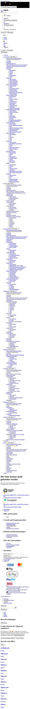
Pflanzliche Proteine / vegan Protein (17, 267)
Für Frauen (9, 338)
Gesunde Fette (9, 328)
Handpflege (12, 389)
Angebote (5, 55)
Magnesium (12, 304)
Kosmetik (5, 368)
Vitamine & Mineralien (11, 301)
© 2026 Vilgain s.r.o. (5, 596)
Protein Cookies (13, 276)
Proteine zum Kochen (14, 129)
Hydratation (9, 471)
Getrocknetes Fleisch (14, 277)
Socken (11, 360)
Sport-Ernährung (7, 228)
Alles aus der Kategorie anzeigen (14, 58)
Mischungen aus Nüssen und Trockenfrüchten (16, 93)
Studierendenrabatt (10, 524)
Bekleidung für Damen (11, 356)
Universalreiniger (13, 412)
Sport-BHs (11, 357)
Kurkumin (11, 337)
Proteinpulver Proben (11, 215)
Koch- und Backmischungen (15, 125)
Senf (10, 167)
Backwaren (12, 160)
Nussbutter (8, 78)
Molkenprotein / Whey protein (16, 265)
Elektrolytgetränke (13, 246)
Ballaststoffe (12, 345)
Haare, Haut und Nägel (11, 454)
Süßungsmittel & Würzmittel (13, 109)
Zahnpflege (9, 400)
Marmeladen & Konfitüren (15, 120)
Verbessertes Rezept (11, 63)
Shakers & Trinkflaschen (12, 423)
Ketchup (11, 166)
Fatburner (8, 282)
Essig (10, 139)
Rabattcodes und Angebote (12, 528)
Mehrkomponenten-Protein (12, 211)
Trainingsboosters (10, 252)
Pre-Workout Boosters (14, 255)
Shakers (11, 426)
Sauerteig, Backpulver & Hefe (16, 127)
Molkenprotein (9, 195)
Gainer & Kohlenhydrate (12, 278)
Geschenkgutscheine (11, 525)
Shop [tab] (4, 613)
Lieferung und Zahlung (11, 534)
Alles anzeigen (12, 70)
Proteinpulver (9, 263)
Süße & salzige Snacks (11, 95)
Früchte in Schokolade (14, 108)
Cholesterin (9, 465)
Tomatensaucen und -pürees (15, 171)
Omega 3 (11, 330)
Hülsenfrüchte (12, 156)
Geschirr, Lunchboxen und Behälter (14, 430)
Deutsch (6, 47)
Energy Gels (12, 281)
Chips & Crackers (13, 99)
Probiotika (11, 343)
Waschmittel (9, 407)
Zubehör (5, 417)
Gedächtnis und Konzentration (13, 464)
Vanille (11, 220)
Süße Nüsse (12, 104)
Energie (8, 469)
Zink (10, 311)
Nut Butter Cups (13, 101)
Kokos (10, 227)
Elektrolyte (8, 240)
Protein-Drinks (12, 244)
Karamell (11, 221)
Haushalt (5, 402)
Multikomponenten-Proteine (15, 269)
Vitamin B (11, 307)
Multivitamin (12, 305)
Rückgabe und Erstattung (12, 536)
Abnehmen (9, 460)
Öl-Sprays (11, 137)
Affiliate (8, 527)
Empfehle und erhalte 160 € (12, 523)
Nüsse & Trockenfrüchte (12, 84)
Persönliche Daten (7, 603)
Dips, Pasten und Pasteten (15, 172)
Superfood (8, 313)
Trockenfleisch (12, 103)
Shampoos (11, 396)
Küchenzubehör (10, 429)
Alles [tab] (4, 612)
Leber (7, 466)
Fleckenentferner (13, 410)
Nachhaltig (16, 355)
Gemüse (11, 150)
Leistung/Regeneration (11, 470)
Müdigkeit (8, 468)
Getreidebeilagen (13, 158)
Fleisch (11, 145)
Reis (10, 155)
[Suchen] (2, 12)
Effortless (22, 355)
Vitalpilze (11, 316)
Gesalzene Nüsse (13, 105)
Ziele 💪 (5, 442)
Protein (5, 183)
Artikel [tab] (5, 615)
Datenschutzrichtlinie (10, 558)
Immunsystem (9, 453)
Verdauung (8, 461)
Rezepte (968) (6, 509)
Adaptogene (9, 322)
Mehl (10, 126)
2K (16, 590)
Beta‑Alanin (12, 261)
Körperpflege (9, 384)
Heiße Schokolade (13, 179)
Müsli (10, 74)
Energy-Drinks (12, 247)
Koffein (11, 285)
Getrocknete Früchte (14, 88)
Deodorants (12, 387)
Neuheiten (8, 62)
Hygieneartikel (9, 392)
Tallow (19, 374)
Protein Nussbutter (13, 82)
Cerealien (8, 68)
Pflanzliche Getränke (14, 181)
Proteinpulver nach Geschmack (13, 216)
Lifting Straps (12, 437)
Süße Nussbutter (13, 83)
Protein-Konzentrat (13, 198)
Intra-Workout (12, 256)
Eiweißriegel (12, 273)
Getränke (8, 173)
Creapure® (11, 251)
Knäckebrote (12, 162)
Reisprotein (12, 204)
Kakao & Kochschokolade (15, 131)
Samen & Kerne (13, 89)
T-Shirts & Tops (13, 358)
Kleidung (5, 349)
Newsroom (9, 547)
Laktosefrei (9, 66)
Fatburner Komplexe (14, 289)
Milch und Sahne (13, 130)
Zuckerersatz (12, 116)
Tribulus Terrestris (13, 257)
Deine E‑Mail (6, 553)
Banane (11, 225)
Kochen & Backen (10, 122)
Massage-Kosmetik (10, 375)
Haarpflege (9, 393)
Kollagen (8, 213)
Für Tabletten (12, 433)
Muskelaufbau (9, 458)
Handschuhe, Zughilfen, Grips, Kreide (15, 434)
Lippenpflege (12, 381)
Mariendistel (12, 336)
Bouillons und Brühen (14, 121)
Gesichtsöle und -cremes (15, 380)
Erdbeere (11, 224)
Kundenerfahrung (10, 546)
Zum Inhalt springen (5, 1)
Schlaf (7, 462)
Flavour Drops (12, 117)
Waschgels (11, 408)
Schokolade (12, 106)
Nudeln (11, 154)
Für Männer (9, 339)
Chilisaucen (12, 169)
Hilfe (7, 517)
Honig (10, 114)
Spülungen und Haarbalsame (16, 397)
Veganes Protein (10, 202)
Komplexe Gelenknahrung (15, 321)
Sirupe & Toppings (13, 112)
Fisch (10, 146)
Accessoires (9, 366)
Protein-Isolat (12, 199)
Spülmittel (8, 414)
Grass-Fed (16, 64)
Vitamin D (11, 309)
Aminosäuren (9, 259)
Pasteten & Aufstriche (14, 147)
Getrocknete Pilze (13, 91)
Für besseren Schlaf (10, 347)
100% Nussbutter (13, 80)
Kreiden (11, 438)
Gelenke (8, 317)
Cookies (11, 100)
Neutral (11, 219)
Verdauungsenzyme (13, 346)
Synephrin (11, 288)
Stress (7, 456)
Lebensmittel (6, 56)
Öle (10, 135)
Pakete (5, 473)
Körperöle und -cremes (14, 391)
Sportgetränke (9, 242)
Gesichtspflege (9, 376)
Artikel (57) (6, 510)
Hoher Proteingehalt (16, 66)
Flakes (10, 76)
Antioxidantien (9, 333)
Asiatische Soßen (13, 168)
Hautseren (11, 379)
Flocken (11, 71)
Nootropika (9, 332)
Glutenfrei (25, 64)
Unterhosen (12, 361)
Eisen (10, 312)
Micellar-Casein (13, 208)
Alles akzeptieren (20, 638)
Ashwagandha (12, 326)
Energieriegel (12, 274)
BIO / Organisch (10, 64)
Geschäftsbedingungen (8, 600)
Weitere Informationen (19, 635)
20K (17, 587)
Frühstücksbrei (12, 75)
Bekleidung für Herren (11, 362)
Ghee (10, 138)
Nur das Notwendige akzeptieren (8, 638)
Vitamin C (11, 308)
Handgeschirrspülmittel (14, 415)
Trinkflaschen (12, 427)
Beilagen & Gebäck (11, 151)
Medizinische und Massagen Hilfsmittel (15, 439)
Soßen (7, 163)
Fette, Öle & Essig (10, 133)
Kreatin (8, 248)
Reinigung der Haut (13, 383)
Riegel (10, 97)
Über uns (8, 543)
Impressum (6, 598)
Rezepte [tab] (5, 616)
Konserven (8, 141)
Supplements (6, 291)
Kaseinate (11, 210)
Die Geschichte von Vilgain (12, 544)
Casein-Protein (9, 206)
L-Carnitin (11, 286)
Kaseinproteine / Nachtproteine (16, 268)
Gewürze (11, 118)
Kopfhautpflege (13, 399)
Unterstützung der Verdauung (13, 341)
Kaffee (10, 176)
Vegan (20, 64)
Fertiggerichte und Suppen (15, 143)
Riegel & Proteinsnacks (11, 271)
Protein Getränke (13, 180)
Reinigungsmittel (10, 411)
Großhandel (9, 537)
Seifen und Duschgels (14, 388)
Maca (10, 325)
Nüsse (10, 87)
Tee (10, 177)
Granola (11, 72)
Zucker (11, 113)
